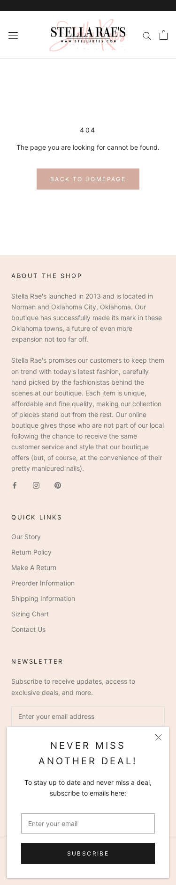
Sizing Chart (30, 614)
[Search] (147, 35)
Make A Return (33, 567)
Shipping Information (43, 598)
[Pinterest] (57, 484)
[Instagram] (36, 484)
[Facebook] (14, 484)
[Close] (158, 737)
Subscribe (88, 853)
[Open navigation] (13, 34)
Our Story (26, 537)
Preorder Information (43, 583)
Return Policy (31, 552)
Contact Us (28, 629)
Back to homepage (88, 179)
